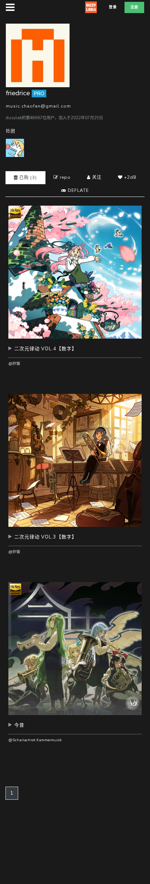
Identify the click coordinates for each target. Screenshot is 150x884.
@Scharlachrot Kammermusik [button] (35, 740)
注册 (134, 7)
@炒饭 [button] (14, 363)
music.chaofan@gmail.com (38, 106)
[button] (75, 351)
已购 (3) (27, 178)
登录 (113, 7)
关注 (96, 177)
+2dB (130, 177)
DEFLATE (77, 190)
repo (64, 177)
